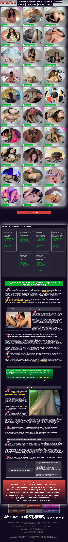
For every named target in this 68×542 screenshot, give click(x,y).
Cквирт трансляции (17, 492)
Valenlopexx (49, 125)
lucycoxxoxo (6, 165)
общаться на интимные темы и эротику (15, 393)
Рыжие (28, 4)
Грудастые (33, 498)
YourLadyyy (27, 85)
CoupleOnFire (6, 105)
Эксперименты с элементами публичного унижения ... (8, 234)
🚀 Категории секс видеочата (21, 226)
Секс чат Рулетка (23, 1)
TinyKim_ (5, 85)
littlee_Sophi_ (28, 145)
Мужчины (41, 4)
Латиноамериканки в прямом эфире (43, 492)
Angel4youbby (50, 165)
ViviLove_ (5, 205)
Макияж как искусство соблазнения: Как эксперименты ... (41, 257)
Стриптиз (39, 495)
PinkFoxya (27, 125)
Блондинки (57, 1)
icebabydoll (49, 185)
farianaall (48, 145)
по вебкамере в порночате (21, 301)
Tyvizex (5, 65)
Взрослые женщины (48, 498)
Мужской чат (45, 500)
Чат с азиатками (12, 495)
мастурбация (47, 292)
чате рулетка (21, 302)
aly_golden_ (6, 45)
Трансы (49, 4)
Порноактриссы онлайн (22, 487)
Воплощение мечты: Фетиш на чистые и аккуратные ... (26, 234)
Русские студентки (19, 484)
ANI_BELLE (27, 185)
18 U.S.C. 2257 (42, 523)
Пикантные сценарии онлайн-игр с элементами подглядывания (57, 234)
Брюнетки (21, 4)
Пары (34, 4)
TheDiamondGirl (50, 25)
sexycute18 (6, 145)
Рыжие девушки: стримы (50, 490)
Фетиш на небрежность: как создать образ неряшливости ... (41, 234)
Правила (29, 522)
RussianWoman (28, 25)
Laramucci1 (6, 185)
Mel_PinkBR (49, 85)
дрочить (8, 301)
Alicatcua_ (27, 65)
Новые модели (36, 1)
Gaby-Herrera (50, 45)
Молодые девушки (19, 498)
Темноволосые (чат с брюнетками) (22, 490)
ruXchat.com (6, 226)
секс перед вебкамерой (38, 362)
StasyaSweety (28, 165)
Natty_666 (49, 205)
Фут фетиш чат (27, 495)
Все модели (48, 1)
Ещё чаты (34, 212)
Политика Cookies (55, 522)
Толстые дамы (50, 484)
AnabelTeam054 (50, 65)
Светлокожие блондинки (45, 487)
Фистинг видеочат (49, 482)
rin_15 (4, 125)
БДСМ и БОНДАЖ (35, 484)
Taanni (4, 25)
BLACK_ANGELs (29, 45)
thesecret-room (50, 105)
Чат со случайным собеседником (25, 482)
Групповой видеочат (53, 495)
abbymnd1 (27, 105)
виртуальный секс (42, 377)
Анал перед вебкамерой (27, 500)
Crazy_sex (27, 205)
